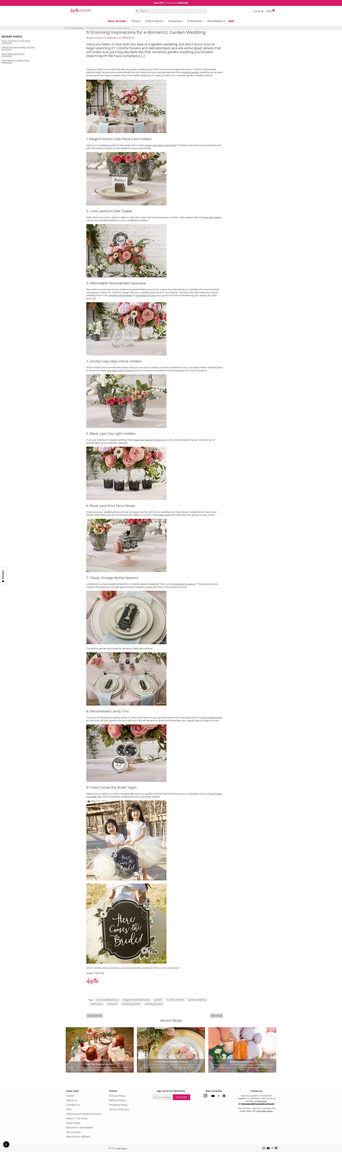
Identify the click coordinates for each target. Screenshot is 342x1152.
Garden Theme (175, 1000)
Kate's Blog (73, 1123)
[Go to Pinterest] (224, 1096)
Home (66, 28)
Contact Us (72, 1104)
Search (70, 1095)
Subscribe (181, 1097)
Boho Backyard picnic (13, 54)
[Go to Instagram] (205, 1096)
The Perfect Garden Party (16, 60)
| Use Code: (171, 3)
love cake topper (212, 217)
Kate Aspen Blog (77, 28)
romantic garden (190, 72)
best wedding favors (107, 1000)
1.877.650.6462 (260, 1101)
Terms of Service (119, 1109)
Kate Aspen (121, 1148)
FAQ (68, 1109)
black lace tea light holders (148, 440)
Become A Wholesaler (79, 1127)
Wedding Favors (153, 1004)
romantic (112, 1004)
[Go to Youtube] (213, 1096)
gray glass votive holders (120, 370)
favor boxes (165, 515)
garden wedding (197, 1000)
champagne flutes (145, 295)
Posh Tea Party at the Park (16, 41)
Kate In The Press (76, 1118)
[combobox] (171, 11)
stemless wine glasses (120, 295)
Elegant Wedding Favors (136, 1000)
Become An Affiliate (78, 1136)
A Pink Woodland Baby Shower (18, 47)
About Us (71, 1100)
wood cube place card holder (160, 145)
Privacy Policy (117, 1095)
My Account (73, 1132)
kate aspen (97, 1004)
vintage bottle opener (184, 584)
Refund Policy (117, 1100)
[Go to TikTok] (218, 1096)
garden (158, 1000)
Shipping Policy (118, 1104)
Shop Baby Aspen (264, 1111)
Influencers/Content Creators (83, 1114)
